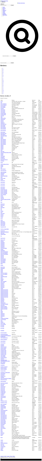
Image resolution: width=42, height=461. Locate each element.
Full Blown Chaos (4, 400)
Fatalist (2, 165)
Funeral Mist (3, 412)
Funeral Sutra (3, 419)
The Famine (3, 156)
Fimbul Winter (3, 234)
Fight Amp (2, 233)
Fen (1, 208)
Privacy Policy (12, 456)
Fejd (1, 200)
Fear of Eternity (3, 194)
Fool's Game (3, 323)
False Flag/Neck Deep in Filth (6, 152)
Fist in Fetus (3, 267)
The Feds (2, 198)
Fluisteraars (3, 313)
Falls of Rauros (3, 139)
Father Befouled (3, 170)
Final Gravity (3, 238)
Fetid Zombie (3, 222)
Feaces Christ (3, 178)
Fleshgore (2, 298)
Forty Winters (3, 362)
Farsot (2, 162)
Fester (2, 218)
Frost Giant (2, 384)
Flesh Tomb (3, 282)
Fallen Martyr (3, 134)
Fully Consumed (3, 404)
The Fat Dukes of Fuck (5, 164)
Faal (1, 102)
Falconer (2, 120)
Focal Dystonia (3, 319)
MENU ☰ (2, 4)
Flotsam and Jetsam (4, 307)
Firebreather (3, 250)
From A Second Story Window (6, 378)
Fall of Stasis (3, 132)
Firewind (2, 255)
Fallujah (2, 145)
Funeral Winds (3, 422)
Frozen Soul (3, 387)
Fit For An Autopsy (4, 274)
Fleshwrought (3, 302)
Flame (2, 277)
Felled (2, 206)
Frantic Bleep (3, 373)
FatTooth (2, 174)
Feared (2, 195)
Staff (5, 456)
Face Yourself (3, 106)
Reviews (4, 8)
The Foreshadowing (4, 337)
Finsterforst (2, 242)
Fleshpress (2, 300)
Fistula (2, 269)
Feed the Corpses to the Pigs (5, 199)
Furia (1, 429)
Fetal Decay (3, 221)
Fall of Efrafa (3, 125)
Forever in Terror (4, 346)
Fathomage (2, 173)
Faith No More (3, 118)
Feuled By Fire (3, 226)
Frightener (2, 377)
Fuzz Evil (2, 444)
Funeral (2, 409)
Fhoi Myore (3, 230)
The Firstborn (3, 261)
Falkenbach (3, 122)
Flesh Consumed (3, 281)
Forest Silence (3, 341)
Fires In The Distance (4, 251)
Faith (1, 116)
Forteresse (2, 358)
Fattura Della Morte (4, 175)
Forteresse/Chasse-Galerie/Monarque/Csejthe (5, 360)
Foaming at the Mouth (4, 318)
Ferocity (2, 214)
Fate (1, 167)
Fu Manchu (3, 393)
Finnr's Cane (3, 239)
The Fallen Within (4, 135)
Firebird (2, 249)
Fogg (1, 320)
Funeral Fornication (4, 410)
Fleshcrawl (2, 284)
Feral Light (2, 213)
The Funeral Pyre (4, 416)
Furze (2, 435)
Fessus (2, 217)
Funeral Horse (3, 411)
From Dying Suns (4, 379)
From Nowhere (3, 381)
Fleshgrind (2, 299)
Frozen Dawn (3, 386)
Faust (1, 177)
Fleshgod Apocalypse (4, 289)
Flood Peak (3, 305)
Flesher (2, 288)
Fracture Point (3, 370)
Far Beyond (3, 158)
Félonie (2, 450)
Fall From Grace (3, 124)
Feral (1, 212)
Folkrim (2, 321)
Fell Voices (2, 205)
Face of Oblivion (3, 103)
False (1, 150)
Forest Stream (3, 342)
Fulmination (3, 405)
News (4, 9)
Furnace (2, 434)
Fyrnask (2, 447)
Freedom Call (3, 376)
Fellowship (2, 207)
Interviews (4, 10)
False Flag (2, 151)
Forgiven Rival (3, 349)
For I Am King (3, 324)
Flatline (2, 280)
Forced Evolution (4, 332)
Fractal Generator (4, 367)
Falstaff (2, 154)
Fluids (2, 311)
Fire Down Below (4, 248)
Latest (4, 7)
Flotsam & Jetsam (4, 306)
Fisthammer (3, 268)
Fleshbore (2, 283)
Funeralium (3, 424)
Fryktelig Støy (3, 392)
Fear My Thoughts (4, 189)
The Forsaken (3, 355)
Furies (2, 431)
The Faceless (3, 109)
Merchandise (5, 14)
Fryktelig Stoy (3, 391)
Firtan (2, 263)
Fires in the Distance (4, 252)
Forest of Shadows (4, 339)
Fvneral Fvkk (3, 446)
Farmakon (2, 160)
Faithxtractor (3, 119)
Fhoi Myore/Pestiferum (5, 231)
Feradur (2, 211)
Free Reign (2, 374)
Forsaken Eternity (4, 357)
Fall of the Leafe (3, 133)
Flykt (1, 317)
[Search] (0, 2)
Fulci (1, 398)
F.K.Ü (2, 101)
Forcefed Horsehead (4, 334)
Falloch (2, 138)
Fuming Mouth (3, 406)
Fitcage (2, 275)
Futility (2, 440)
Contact (8, 456)
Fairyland (2, 115)
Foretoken (2, 344)
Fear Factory (3, 180)
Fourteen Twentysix (4, 366)
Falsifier (2, 153)
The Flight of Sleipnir (4, 304)
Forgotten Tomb (3, 350)
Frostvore (2, 385)
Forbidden (2, 330)
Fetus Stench (3, 225)
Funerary (2, 425)
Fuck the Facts (3, 396)
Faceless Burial (3, 113)
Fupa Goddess (3, 428)
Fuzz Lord (2, 445)
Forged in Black (3, 348)
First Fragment (3, 258)
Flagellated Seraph (4, 276)
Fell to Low (3, 203)
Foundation (3, 365)
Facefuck (2, 108)
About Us (2, 456)
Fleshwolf (2, 301)
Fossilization (3, 363)
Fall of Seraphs (3, 127)
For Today (2, 325)
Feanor (2, 179)
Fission (2, 265)
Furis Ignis (2, 432)
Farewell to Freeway (4, 159)
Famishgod (2, 157)
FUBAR (2, 394)
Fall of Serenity (3, 128)
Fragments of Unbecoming (5, 372)
